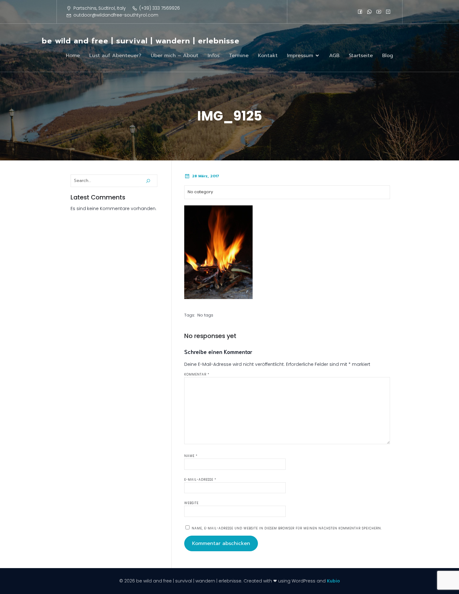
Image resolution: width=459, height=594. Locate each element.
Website (191, 503)
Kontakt (268, 55)
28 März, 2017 (205, 176)
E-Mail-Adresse (200, 479)
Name (191, 456)
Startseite (361, 55)
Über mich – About (174, 55)
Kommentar (197, 374)
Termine (239, 55)
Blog (387, 55)
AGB (334, 55)
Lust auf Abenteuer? (115, 55)
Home (73, 55)
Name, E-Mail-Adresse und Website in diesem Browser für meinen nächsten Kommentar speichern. (287, 528)
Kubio (333, 581)
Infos (214, 55)
